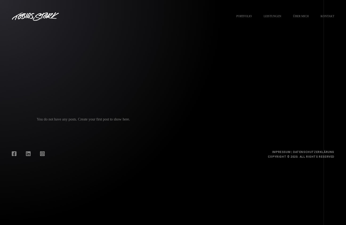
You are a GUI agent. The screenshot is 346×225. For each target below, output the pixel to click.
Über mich (301, 16)
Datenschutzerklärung (313, 152)
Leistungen (272, 16)
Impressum (281, 152)
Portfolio (244, 16)
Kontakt (327, 16)
